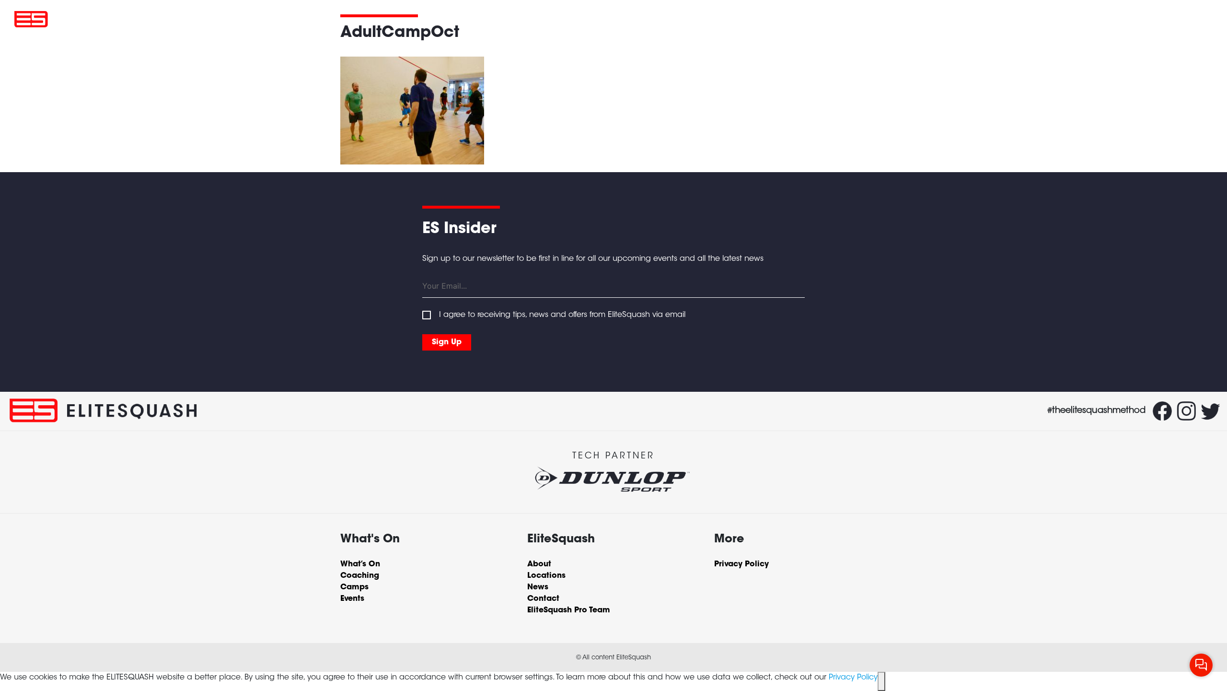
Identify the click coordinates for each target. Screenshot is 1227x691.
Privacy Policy (853, 677)
